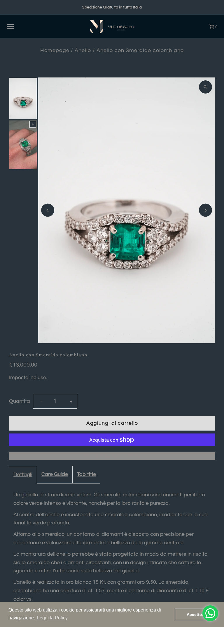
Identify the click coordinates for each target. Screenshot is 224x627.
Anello (83, 50)
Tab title (86, 474)
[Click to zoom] (205, 87)
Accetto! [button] (195, 614)
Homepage (54, 50)
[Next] (205, 210)
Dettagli (22, 474)
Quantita (19, 401)
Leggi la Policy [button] (52, 617)
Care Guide (54, 474)
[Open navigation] (46, 26)
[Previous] (47, 210)
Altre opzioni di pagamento (112, 455)
